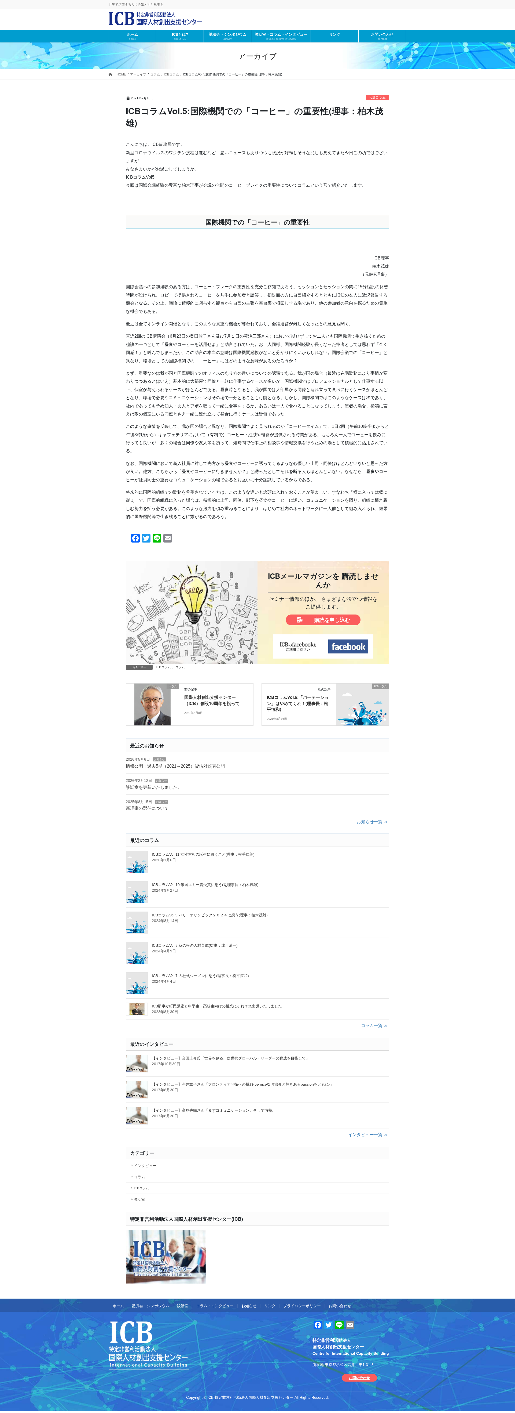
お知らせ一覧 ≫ (372, 821)
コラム (180, 667)
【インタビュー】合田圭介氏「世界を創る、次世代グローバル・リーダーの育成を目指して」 (231, 1058)
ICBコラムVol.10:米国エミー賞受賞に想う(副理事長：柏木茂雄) (205, 885)
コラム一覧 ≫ (374, 1025)
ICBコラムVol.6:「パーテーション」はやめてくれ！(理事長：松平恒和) (298, 703)
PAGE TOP (498, 1366)
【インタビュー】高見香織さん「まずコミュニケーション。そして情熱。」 (215, 1110)
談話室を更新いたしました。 (154, 787)
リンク (269, 1306)
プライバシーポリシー (302, 1306)
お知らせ (159, 759)
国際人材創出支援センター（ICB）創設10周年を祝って (212, 700)
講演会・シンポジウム (150, 1306)
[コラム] (152, 703)
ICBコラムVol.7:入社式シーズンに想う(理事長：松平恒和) (200, 976)
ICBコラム (377, 97)
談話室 (139, 1199)
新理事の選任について (147, 808)
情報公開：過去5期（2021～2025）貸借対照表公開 (175, 766)
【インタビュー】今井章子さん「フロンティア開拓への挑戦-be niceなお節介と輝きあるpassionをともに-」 (243, 1084)
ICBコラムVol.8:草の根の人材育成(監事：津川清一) (195, 945)
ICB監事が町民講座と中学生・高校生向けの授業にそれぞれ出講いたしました (217, 1006)
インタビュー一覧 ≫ (368, 1134)
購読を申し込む (331, 620)
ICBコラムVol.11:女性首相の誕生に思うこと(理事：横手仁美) (203, 854)
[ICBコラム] (362, 703)
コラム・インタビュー (215, 1306)
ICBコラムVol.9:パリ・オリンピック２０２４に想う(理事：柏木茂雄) (210, 915)
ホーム (118, 1306)
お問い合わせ (340, 1306)
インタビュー (145, 1165)
